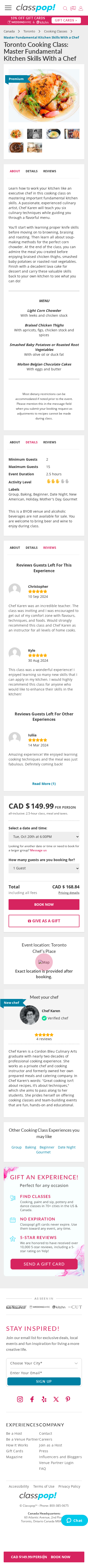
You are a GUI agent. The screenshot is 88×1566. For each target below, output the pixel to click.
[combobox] (44, 1363)
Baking (30, 1147)
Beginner (47, 1147)
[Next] (74, 97)
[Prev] (14, 97)
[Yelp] (44, 1399)
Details (32, 171)
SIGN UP (44, 1381)
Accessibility (19, 1486)
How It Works (17, 1445)
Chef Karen (51, 1010)
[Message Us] (73, 8)
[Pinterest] (68, 1399)
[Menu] (8, 8)
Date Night (67, 1147)
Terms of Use (44, 1486)
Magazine (14, 1456)
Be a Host (14, 1433)
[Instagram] (20, 1399)
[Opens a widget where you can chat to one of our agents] (74, 1521)
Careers (45, 1439)
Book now (44, 904)
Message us (38, 850)
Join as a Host (50, 1445)
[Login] (80, 8)
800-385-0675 (59, 1506)
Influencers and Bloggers (60, 1456)
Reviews (49, 171)
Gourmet (43, 1152)
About (15, 171)
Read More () (44, 783)
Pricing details (68, 893)
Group (16, 1147)
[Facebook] (32, 1399)
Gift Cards (14, 1451)
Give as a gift (45, 921)
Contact (45, 1433)
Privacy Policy (69, 1486)
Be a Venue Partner (22, 1439)
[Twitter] (56, 1399)
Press (43, 1451)
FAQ (42, 1468)
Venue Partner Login (56, 1462)
